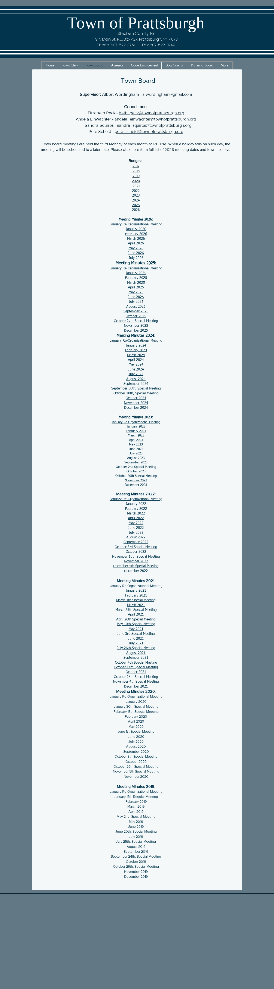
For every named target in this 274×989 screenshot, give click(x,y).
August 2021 (136, 653)
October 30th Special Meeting (136, 476)
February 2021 (136, 595)
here (135, 149)
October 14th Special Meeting (136, 667)
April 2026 (136, 243)
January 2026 (136, 229)
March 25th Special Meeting (136, 610)
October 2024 (136, 398)
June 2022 (136, 528)
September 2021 (136, 658)
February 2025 (136, 278)
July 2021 (136, 643)
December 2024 (136, 408)
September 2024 (136, 384)
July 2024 (136, 374)
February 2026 (136, 234)
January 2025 (136, 273)
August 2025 (136, 307)
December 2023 (136, 484)
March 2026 (136, 239)
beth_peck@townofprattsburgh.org (151, 112)
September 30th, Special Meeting (136, 388)
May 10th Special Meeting (136, 624)
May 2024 (136, 364)
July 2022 (136, 533)
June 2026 (136, 253)
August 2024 (136, 379)
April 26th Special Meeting (136, 619)
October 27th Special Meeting (136, 321)
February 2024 (136, 350)
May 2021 (136, 629)
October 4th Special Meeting (136, 662)
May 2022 (136, 523)
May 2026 (136, 248)
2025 (136, 205)
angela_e (123, 119)
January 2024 (136, 345)
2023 (136, 195)
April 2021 (136, 614)
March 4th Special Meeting (136, 600)
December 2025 (136, 330)
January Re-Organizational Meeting (136, 224)
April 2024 (136, 360)
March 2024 (136, 355)
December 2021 (136, 686)
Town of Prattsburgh (135, 22)
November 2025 (136, 326)
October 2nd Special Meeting (136, 467)
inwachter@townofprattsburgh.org (164, 119)
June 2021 (136, 639)
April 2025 (136, 287)
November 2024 (136, 403)
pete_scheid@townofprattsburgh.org (149, 131)
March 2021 (136, 605)
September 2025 (136, 311)
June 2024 (136, 369)
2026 (136, 210)
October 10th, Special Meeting (136, 393)
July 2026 (136, 258)
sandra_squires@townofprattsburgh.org (154, 125)
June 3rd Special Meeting (136, 634)
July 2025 (136, 302)
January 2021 (136, 590)
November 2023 (136, 480)
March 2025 (136, 283)
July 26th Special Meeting (136, 648)
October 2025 (136, 316)
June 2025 (136, 297)
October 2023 (136, 471)
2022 (136, 191)
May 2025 (136, 292)
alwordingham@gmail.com (167, 94)
